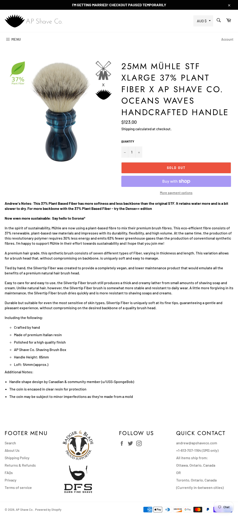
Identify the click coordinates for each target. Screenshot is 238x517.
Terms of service (18, 487)
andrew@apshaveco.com (196, 443)
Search (10, 443)
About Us (12, 450)
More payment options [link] (176, 193)
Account (227, 39)
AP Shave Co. (24, 509)
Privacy (11, 480)
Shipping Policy (17, 457)
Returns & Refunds (20, 465)
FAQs (9, 472)
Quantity (127, 141)
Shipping (128, 129)
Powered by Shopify (48, 509)
